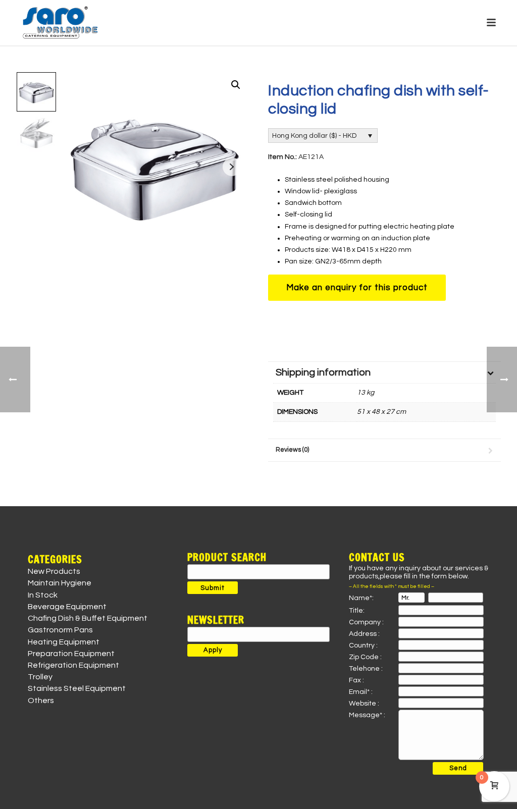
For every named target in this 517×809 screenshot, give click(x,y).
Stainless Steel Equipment (77, 688)
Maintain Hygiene (59, 583)
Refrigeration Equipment (73, 665)
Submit (212, 587)
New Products (54, 571)
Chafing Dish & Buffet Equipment (87, 618)
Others (41, 700)
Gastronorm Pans (60, 630)
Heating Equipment (63, 642)
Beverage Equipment (67, 607)
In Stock (43, 595)
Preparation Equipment (71, 654)
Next (232, 166)
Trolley (40, 677)
